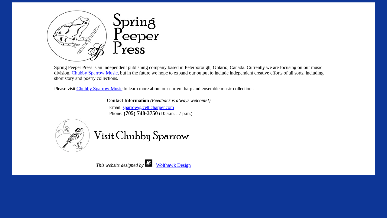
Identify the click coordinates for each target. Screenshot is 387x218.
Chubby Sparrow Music (95, 72)
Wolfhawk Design (173, 165)
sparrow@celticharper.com (148, 107)
